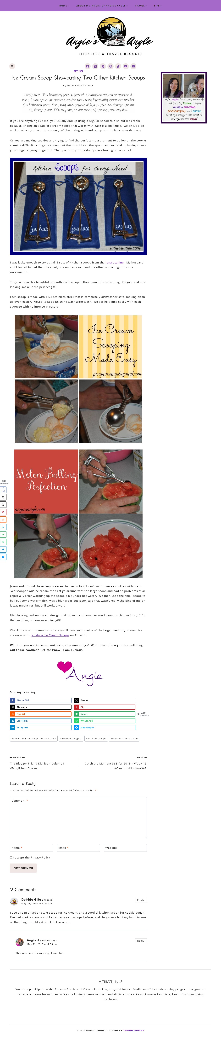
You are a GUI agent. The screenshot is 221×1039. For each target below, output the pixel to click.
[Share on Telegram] (3, 549)
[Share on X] (3, 497)
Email (63, 848)
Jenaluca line (115, 262)
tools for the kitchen (124, 738)
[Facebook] (88, 66)
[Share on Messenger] (3, 557)
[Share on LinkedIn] (3, 527)
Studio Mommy (133, 1030)
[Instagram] (95, 66)
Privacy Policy (40, 857)
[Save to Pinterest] (3, 512)
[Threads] (110, 66)
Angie (70, 85)
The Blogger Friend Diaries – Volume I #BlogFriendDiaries (37, 763)
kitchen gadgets (71, 738)
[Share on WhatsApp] (3, 542)
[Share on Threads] (3, 504)
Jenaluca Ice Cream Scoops (50, 635)
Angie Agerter (38, 940)
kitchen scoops (96, 738)
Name (16, 848)
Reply (140, 900)
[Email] (133, 66)
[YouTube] (126, 66)
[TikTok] (118, 66)
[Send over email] (3, 534)
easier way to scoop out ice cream (33, 738)
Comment (19, 800)
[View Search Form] (12, 66)
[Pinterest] (103, 66)
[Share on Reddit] (3, 519)
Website (111, 848)
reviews (78, 71)
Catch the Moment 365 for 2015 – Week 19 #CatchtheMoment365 (116, 763)
